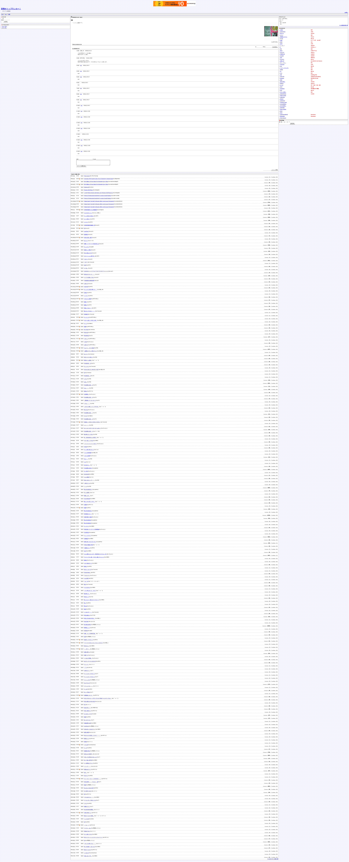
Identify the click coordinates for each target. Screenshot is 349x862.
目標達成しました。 (88, 695)
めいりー (86, 354)
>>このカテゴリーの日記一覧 (272, 858)
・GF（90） (4, 27)
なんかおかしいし (88, 212)
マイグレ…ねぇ (87, 828)
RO (85, 704)
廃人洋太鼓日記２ (88, 510)
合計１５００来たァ (88, 357)
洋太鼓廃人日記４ (88, 468)
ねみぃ (85, 381)
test (81, 65)
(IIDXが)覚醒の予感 (88, 544)
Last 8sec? (86, 231)
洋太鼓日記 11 (87, 363)
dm (6, 14)
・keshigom (281, 88)
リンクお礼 (86, 818)
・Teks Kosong (282, 117)
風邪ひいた (86, 738)
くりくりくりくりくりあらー (90, 443)
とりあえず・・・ (88, 612)
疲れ (85, 584)
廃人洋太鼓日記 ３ (88, 489)
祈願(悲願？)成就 (88, 517)
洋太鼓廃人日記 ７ (88, 412)
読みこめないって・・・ (89, 480)
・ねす (280, 90)
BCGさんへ (86, 645)
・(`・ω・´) (281, 45)
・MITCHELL (282, 81)
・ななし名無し (282, 92)
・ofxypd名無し (282, 105)
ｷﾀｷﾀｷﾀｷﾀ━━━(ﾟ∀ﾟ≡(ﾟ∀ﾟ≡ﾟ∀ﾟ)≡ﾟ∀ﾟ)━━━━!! (96, 271)
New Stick (86, 621)
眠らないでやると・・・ (89, 311)
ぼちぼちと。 (87, 465)
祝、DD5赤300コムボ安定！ (90, 437)
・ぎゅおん (281, 59)
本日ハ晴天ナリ (87, 710)
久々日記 (86, 471)
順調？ (85, 301)
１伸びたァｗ (87, 483)
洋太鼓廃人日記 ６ (88, 419)
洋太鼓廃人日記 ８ (88, 397)
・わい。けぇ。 (282, 62)
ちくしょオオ (87, 679)
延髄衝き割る (87, 750)
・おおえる (281, 52)
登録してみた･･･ (88, 308)
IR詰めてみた (87, 831)
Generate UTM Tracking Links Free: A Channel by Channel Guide (98, 178)
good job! (86, 286)
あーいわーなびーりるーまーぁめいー (92, 428)
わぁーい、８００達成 (89, 347)
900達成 (86, 314)
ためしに (86, 338)
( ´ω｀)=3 (86, 581)
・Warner (281, 98)
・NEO (280, 42)
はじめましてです (88, 713)
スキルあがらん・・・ (89, 797)
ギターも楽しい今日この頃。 (90, 320)
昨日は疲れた (87, 615)
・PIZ (280, 48)
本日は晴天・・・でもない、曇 (91, 781)
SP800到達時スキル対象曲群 (90, 209)
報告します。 (87, 495)
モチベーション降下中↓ (89, 256)
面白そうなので (87, 849)
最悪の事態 (86, 732)
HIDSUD (86, 630)
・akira (280, 43)
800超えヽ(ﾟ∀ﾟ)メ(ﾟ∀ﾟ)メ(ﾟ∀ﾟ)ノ (92, 422)
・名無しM (281, 61)
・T (280, 47)
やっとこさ (86, 317)
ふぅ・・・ (86, 425)
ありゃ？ (86, 240)
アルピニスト (87, 575)
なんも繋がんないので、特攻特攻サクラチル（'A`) (95, 554)
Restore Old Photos (88, 189)
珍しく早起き (87, 692)
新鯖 (85, 784)
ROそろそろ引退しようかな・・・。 (92, 735)
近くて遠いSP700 (88, 760)
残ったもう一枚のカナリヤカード (91, 599)
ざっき (85, 747)
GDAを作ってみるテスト (89, 729)
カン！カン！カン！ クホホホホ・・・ (92, 778)
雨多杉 (85, 741)
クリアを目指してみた (89, 277)
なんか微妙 (86, 477)
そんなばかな (87, 587)
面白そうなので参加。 (89, 815)
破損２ (85, 566)
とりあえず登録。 (88, 658)
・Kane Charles (282, 109)
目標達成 (86, 538)
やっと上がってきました (89, 673)
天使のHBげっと (87, 812)
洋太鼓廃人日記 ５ (88, 431)
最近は (85, 391)
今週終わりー (87, 547)
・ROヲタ (281, 33)
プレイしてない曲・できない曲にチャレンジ (94, 557)
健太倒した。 (87, 593)
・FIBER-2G (282, 54)
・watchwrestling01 (283, 114)
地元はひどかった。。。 (89, 274)
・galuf (280, 40)
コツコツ (86, 222)
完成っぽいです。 (88, 855)
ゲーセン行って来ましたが (90, 800)
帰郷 (85, 507)
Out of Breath (87, 498)
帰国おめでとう (87, 769)
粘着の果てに (87, 652)
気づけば (86, 409)
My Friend (86, 329)
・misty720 (281, 76)
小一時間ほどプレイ (88, 763)
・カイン (281, 35)
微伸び (85, 560)
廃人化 (85, 606)
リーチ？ (86, 295)
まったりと (86, 526)
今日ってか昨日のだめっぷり (90, 757)
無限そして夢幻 (87, 249)
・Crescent (281, 64)
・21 (280, 71)
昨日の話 (86, 332)
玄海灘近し (86, 394)
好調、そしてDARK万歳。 (90, 633)
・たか (280, 73)
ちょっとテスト (87, 535)
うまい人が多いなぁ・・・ (90, 843)
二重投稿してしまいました (90, 400)
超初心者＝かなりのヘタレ (90, 541)
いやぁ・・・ (87, 403)
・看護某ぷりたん (283, 36)
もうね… (86, 268)
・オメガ (281, 85)
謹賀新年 (86, 234)
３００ (85, 803)
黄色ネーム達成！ (88, 360)
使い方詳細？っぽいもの (89, 846)
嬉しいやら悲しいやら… (89, 501)
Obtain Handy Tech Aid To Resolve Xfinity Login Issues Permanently (99, 201)
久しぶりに (86, 246)
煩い (85, 602)
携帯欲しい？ (87, 627)
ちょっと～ (86, 664)
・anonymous (282, 31)
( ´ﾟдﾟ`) (86, 262)
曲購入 (85, 305)
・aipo (280, 57)
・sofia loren (282, 97)
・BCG (280, 50)
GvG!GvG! (86, 726)
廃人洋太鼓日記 (87, 520)
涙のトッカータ (87, 569)
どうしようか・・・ (88, 686)
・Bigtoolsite (282, 116)
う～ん (85, 486)
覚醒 (9, 14)
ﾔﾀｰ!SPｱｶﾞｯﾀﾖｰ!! (88, 791)
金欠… (85, 772)
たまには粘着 (87, 455)
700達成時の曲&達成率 (89, 280)
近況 (85, 265)
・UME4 (281, 29)
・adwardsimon (282, 93)
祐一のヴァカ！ (87, 720)
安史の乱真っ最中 (88, 237)
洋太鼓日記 (86, 532)
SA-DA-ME (86, 474)
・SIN (280, 74)
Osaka (85, 446)
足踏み (85, 292)
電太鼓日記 (86, 335)
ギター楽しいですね (88, 440)
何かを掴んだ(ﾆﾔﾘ (88, 253)
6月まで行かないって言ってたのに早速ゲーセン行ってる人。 (98, 698)
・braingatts (282, 107)
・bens (280, 111)
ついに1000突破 (87, 452)
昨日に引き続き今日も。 (89, 618)
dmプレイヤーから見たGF (90, 661)
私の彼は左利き (87, 624)
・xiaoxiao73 (282, 100)
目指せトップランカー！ (11, 9)
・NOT (280, 86)
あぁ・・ (86, 458)
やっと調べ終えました (89, 449)
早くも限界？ (87, 492)
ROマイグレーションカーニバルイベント (93, 837)
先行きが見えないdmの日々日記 (91, 369)
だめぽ (85, 341)
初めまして (86, 596)
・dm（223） (4, 26)
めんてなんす (87, 682)
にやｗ (85, 378)
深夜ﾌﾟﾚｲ (86, 655)
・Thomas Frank (283, 102)
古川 (85, 551)
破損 (85, 609)
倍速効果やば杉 (87, 723)
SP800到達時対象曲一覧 (89, 225)
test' (81, 76)
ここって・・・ (87, 766)
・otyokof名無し (282, 104)
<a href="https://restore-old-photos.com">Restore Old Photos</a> (98, 192)
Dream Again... (87, 572)
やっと (85, 323)
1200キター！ (87, 670)
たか (85, 461)
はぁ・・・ (86, 388)
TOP (2, 14)
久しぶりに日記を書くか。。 (90, 289)
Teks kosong (87, 175)
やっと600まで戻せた (89, 215)
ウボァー (86, 259)
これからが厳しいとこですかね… (91, 406)
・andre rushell (282, 95)
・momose (281, 78)
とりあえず (86, 852)
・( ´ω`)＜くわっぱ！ (284, 67)
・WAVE (281, 69)
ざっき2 (86, 689)
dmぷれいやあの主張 (88, 788)
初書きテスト (87, 806)
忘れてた (86, 775)
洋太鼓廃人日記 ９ (88, 385)
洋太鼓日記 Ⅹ (87, 375)
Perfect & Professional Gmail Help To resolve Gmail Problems (97, 195)
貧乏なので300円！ (88, 754)
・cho (280, 66)
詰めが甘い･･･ (87, 707)
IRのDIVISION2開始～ (89, 809)
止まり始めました (88, 563)
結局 (85, 636)
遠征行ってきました (88, 639)
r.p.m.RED (86, 578)
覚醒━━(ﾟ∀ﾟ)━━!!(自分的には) (91, 243)
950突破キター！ (88, 513)
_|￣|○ (85, 667)
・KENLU (281, 83)
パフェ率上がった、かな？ (90, 590)
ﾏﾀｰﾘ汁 (85, 415)
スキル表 (86, 744)
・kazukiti (281, 55)
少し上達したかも (88, 834)
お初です (86, 283)
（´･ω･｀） (86, 825)
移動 (85, 716)
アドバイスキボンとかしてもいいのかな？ (93, 642)
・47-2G (281, 38)
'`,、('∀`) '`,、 (87, 649)
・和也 (280, 79)
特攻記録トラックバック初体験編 (91, 529)
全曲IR (85, 504)
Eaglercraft (86, 187)
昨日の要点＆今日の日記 (89, 701)
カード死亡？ (87, 219)
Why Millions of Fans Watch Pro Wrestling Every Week (96, 181)
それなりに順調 (87, 298)
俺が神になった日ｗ (88, 434)
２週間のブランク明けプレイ (90, 351)
